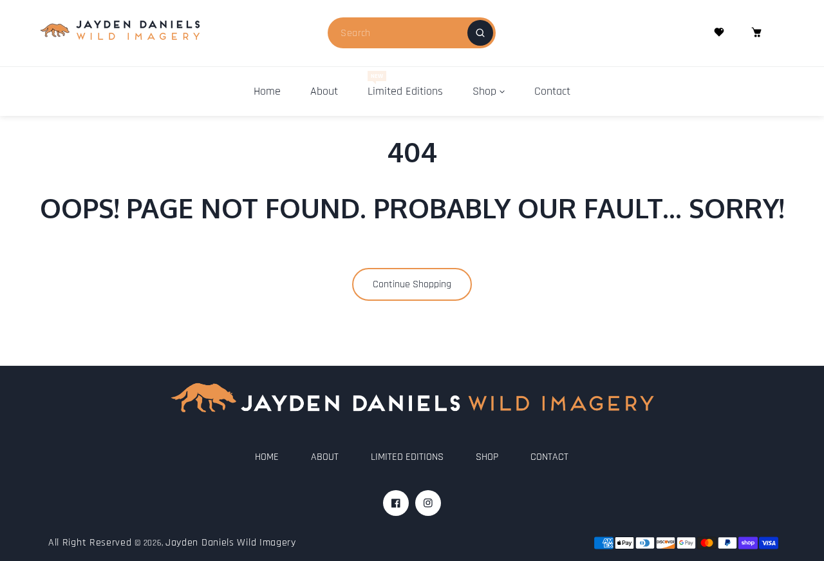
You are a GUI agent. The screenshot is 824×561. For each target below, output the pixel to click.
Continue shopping (412, 284)
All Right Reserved (90, 542)
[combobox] (412, 32)
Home (267, 457)
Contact (549, 457)
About (325, 457)
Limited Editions (407, 457)
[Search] (480, 33)
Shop (487, 457)
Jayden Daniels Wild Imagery (230, 542)
